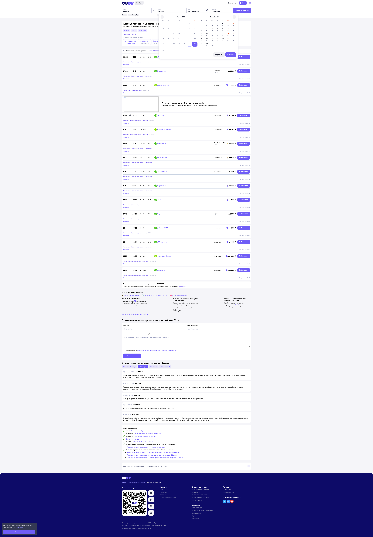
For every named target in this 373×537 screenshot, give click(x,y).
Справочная (232, 3)
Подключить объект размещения (202, 510)
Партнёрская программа (200, 516)
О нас (162, 489)
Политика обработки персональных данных (136, 528)
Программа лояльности (199, 495)
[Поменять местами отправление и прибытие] (154, 10)
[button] (207, 10)
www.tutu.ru (154, 525)
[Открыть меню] (250, 3)
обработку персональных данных (148, 350)
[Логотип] (128, 3)
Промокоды (196, 492)
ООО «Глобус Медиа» (155, 523)
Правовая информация (168, 497)
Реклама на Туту (197, 513)
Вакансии (163, 492)
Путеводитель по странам (200, 497)
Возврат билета (197, 500)
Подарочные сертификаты (200, 489)
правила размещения (169, 350)
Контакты (163, 495)
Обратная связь (228, 492)
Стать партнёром (197, 508)
